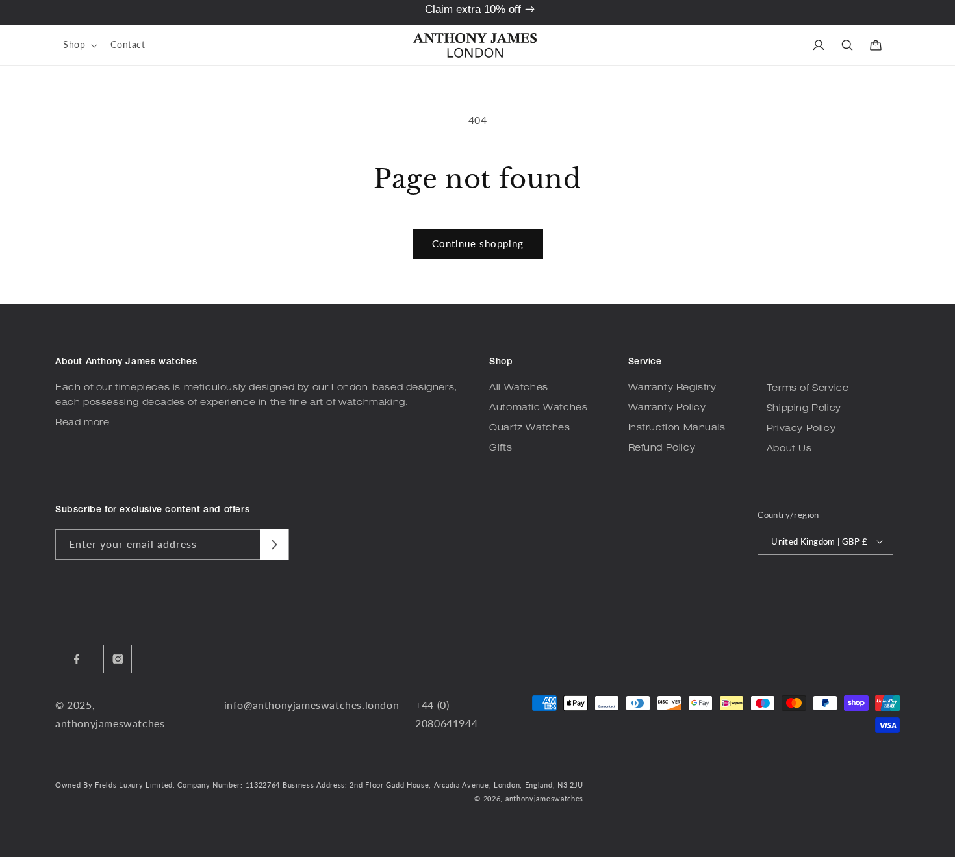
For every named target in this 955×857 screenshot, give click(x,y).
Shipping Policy (804, 409)
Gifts (500, 448)
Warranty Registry (672, 388)
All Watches (518, 388)
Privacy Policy (801, 429)
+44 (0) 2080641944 (446, 714)
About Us (789, 449)
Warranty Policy (667, 408)
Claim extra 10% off (473, 9)
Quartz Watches (529, 428)
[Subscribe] (274, 544)
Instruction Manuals (677, 428)
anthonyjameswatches (544, 798)
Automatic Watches (538, 408)
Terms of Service (808, 388)
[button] (79, 44)
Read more (82, 423)
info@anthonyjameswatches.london (312, 705)
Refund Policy (662, 448)
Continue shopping (478, 243)
